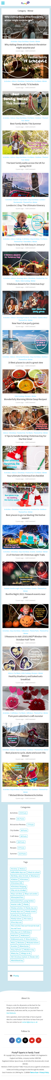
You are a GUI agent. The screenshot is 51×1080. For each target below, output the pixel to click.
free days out (16, 922)
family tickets (16, 919)
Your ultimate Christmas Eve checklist (25, 475)
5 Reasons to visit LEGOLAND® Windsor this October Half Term (25, 638)
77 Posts (31, 825)
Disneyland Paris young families (23, 901)
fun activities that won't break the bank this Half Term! (25, 927)
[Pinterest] (38, 1040)
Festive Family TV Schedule (25, 84)
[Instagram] (25, 1040)
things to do (26, 953)
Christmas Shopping (19, 886)
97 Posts (21, 848)
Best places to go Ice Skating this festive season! (25, 516)
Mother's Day (29, 950)
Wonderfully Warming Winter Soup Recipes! (25, 399)
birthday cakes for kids (20, 876)
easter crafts (16, 904)
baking (18, 239)
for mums (28, 919)
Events (32, 41)
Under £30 (34, 957)
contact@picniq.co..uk (29, 1022)
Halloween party (17, 939)
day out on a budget (19, 890)
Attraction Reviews (22, 357)
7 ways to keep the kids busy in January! (25, 244)
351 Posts (20, 819)
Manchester (24, 946)
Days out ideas (17, 894)
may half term (17, 950)
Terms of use (34, 1072)
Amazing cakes (22, 278)
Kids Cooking (25, 281)
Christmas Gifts (17, 883)
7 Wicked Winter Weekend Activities (25, 795)
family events (31, 911)
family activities (17, 908)
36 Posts (24, 830)
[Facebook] (12, 1040)
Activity (14, 869)
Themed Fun (27, 202)
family (26, 904)
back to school (34, 872)
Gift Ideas (30, 713)
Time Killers (27, 241)
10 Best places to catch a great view (25, 362)
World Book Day (17, 960)
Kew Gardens (31, 939)
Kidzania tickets (33, 943)
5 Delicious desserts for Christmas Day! (25, 283)
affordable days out (19, 872)
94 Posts (24, 836)
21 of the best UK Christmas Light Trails (25, 554)
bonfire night (14, 588)
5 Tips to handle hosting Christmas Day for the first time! (25, 437)
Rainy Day (15, 953)
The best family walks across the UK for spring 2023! (25, 164)
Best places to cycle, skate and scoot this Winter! (26, 754)
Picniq (16, 975)
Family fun (15, 915)
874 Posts (23, 813)
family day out (31, 908)
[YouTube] (32, 1040)
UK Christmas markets (20, 957)
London (42, 200)
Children (15, 879)
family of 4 (26, 915)
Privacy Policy (44, 1072)
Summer (13, 853)
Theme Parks (34, 631)
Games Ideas (42, 317)
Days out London (31, 894)
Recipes (28, 396)
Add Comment (30, 51)
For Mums (38, 81)
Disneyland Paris (17, 897)
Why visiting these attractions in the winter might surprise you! (25, 46)
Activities (14, 41)
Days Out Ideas (23, 41)
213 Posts (22, 854)
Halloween (25, 631)
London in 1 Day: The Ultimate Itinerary (25, 205)
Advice (14, 81)
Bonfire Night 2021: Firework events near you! (25, 596)
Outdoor (38, 118)
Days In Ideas (35, 239)
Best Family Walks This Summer (25, 123)
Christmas (21, 81)
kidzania (21, 943)
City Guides (23, 200)
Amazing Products (23, 317)
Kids (13, 943)
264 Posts (21, 842)
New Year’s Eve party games (25, 323)
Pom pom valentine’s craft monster (25, 715)
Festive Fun (30, 81)
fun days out (16, 932)
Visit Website (11, 1013)
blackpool (35, 876)
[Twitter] (18, 1040)
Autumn (15, 200)
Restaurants (18, 202)
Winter (38, 41)
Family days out (17, 911)
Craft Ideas (26, 239)
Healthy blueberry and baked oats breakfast (25, 678)
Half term (15, 935)
